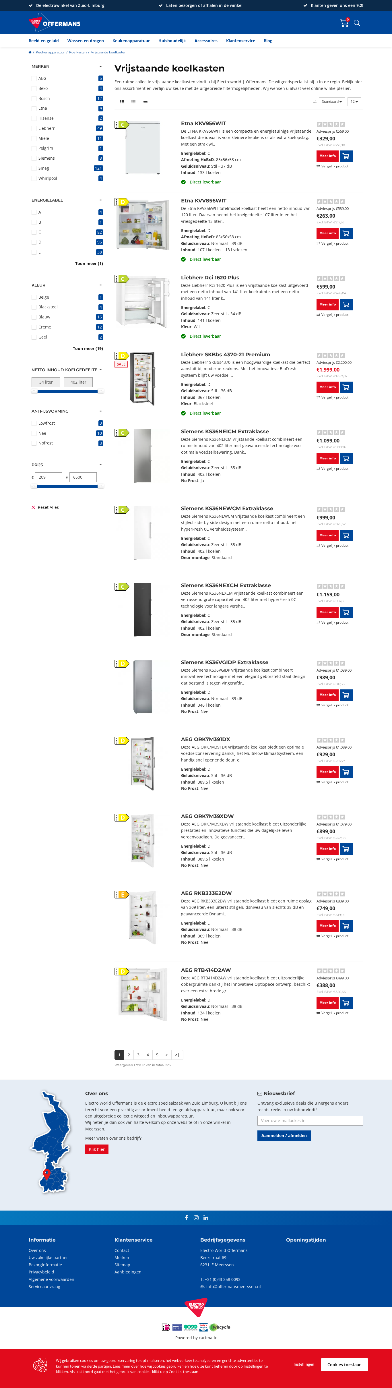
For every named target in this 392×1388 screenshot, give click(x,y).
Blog (268, 40)
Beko (43, 88)
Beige (43, 297)
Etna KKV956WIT (203, 123)
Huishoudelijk (172, 40)
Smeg (43, 168)
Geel (42, 337)
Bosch (44, 98)
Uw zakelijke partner (48, 1257)
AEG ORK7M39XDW (207, 816)
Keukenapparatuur (131, 40)
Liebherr (46, 128)
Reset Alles (48, 507)
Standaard (330, 101)
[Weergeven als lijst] (122, 102)
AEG (42, 78)
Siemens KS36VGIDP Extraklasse (224, 662)
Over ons (37, 1250)
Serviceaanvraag (44, 1286)
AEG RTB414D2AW (206, 970)
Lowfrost (46, 423)
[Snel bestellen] (346, 156)
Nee (42, 433)
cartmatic (208, 1337)
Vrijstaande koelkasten (108, 52)
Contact (122, 1250)
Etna (42, 108)
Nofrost (45, 443)
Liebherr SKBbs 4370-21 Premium (225, 354)
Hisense (46, 118)
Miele (43, 138)
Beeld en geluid (44, 40)
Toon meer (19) (88, 348)
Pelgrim (45, 148)
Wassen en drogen (85, 40)
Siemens (46, 158)
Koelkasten (78, 52)
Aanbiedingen (128, 1272)
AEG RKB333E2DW (206, 893)
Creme (44, 327)
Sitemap (122, 1264)
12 (353, 101)
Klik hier (97, 1149)
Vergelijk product (334, 166)
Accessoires (206, 40)
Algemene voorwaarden (51, 1279)
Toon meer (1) (89, 263)
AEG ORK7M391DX (205, 739)
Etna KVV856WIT (203, 201)
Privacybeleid (41, 1272)
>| (177, 1055)
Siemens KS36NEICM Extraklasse (225, 431)
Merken (122, 1257)
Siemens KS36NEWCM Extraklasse (227, 508)
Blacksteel (48, 307)
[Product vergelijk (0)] (145, 102)
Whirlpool (47, 178)
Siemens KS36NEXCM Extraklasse (226, 585)
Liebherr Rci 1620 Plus (210, 277)
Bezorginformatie (45, 1264)
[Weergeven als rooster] (133, 102)
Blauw (44, 317)
